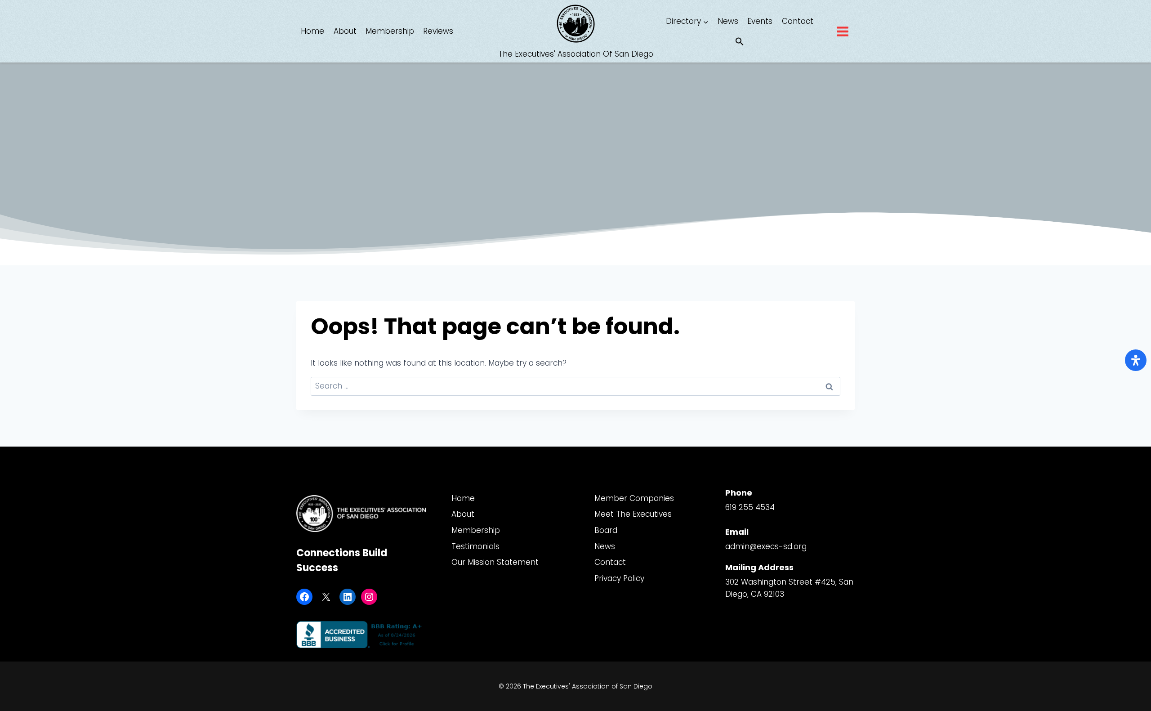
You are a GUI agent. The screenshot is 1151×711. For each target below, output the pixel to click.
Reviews (438, 31)
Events (759, 21)
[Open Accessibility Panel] (1136, 360)
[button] (740, 42)
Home (312, 31)
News (728, 21)
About (345, 31)
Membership (390, 31)
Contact (797, 21)
